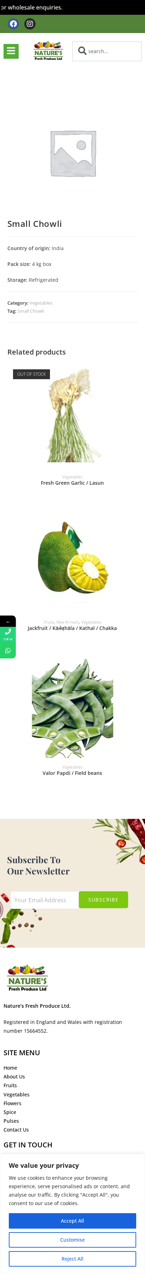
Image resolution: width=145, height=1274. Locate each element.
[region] (72, 1214)
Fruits (49, 622)
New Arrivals (67, 622)
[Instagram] (30, 24)
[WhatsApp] (8, 650)
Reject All (72, 1258)
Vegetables (41, 303)
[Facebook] (13, 24)
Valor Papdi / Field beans (72, 773)
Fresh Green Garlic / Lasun (72, 482)
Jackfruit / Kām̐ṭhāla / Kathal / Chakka (72, 628)
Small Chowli (31, 311)
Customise (72, 1239)
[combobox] (106, 51)
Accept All (72, 1220)
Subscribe (103, 899)
